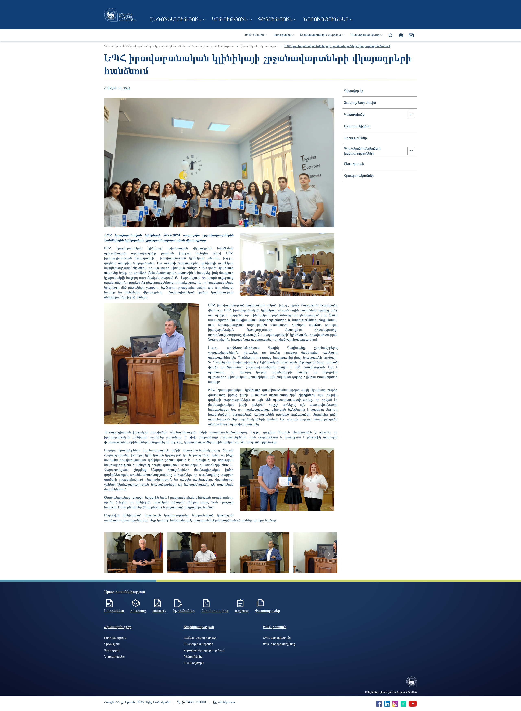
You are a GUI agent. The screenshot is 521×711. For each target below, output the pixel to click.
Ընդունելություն (175, 19)
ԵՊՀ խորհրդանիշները (279, 644)
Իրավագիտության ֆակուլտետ (213, 46)
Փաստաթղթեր (267, 610)
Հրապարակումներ (359, 175)
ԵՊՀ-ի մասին (254, 35)
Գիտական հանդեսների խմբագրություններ (362, 151)
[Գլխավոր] (120, 15)
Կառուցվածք (282, 35)
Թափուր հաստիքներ (198, 644)
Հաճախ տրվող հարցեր (200, 638)
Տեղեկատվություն (199, 627)
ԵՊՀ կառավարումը (277, 638)
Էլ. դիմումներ (184, 610)
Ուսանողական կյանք (365, 35)
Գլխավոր (111, 46)
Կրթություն (230, 19)
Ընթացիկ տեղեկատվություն (259, 46)
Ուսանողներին (194, 663)
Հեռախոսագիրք (215, 610)
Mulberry (159, 610)
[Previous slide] (112, 554)
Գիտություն (275, 19)
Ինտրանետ (114, 610)
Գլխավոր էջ (353, 90)
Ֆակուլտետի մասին (360, 102)
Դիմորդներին (193, 656)
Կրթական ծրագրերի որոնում (204, 650)
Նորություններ (326, 19)
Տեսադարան (354, 163)
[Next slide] (329, 554)
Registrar (242, 610)
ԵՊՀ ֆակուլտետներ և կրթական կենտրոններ (154, 46)
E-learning (138, 610)
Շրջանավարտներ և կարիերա (320, 35)
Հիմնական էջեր (117, 627)
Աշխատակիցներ (357, 126)
